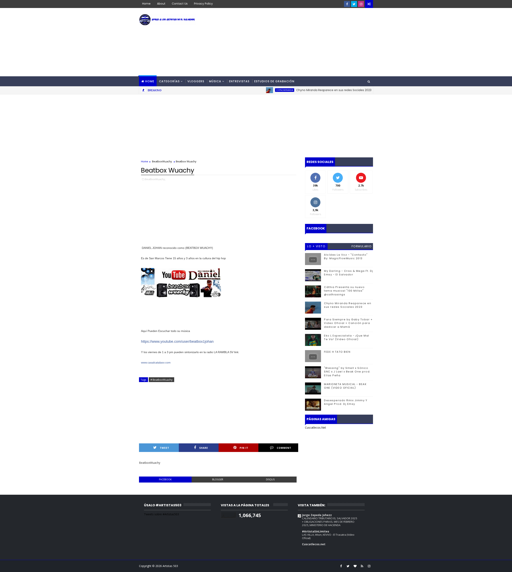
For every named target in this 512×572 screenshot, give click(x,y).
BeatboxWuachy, (155, 179)
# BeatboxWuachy (161, 379)
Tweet (164, 448)
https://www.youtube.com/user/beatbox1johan (177, 342)
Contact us (180, 4)
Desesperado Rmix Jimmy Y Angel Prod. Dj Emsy (345, 402)
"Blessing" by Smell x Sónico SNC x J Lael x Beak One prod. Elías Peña (347, 371)
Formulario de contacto (362, 246)
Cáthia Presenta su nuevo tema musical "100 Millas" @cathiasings (344, 290)
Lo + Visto (316, 246)
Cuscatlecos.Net (315, 427)
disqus (270, 479)
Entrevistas (239, 81)
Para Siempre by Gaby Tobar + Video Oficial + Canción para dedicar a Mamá (348, 323)
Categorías (169, 81)
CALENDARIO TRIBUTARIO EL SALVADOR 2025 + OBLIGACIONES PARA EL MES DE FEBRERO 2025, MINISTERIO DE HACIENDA (329, 521)
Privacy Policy (203, 4)
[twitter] (354, 4)
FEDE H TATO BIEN (337, 352)
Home (146, 4)
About (161, 4)
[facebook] (347, 4)
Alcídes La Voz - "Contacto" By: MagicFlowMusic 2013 (346, 256)
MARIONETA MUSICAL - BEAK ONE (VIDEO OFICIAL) (345, 386)
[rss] (362, 566)
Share (203, 448)
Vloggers (195, 81)
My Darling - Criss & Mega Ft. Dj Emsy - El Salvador (348, 272)
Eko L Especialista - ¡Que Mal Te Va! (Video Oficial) (346, 337)
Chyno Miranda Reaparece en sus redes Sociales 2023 (320, 90)
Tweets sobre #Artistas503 (161, 514)
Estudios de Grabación (274, 81)
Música (215, 81)
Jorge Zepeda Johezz (317, 515)
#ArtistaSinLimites (315, 531)
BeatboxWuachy (162, 161)
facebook (165, 479)
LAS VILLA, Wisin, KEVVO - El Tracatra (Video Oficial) (328, 536)
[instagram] (361, 4)
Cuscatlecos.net (313, 544)
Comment (284, 448)
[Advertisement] (300, 42)
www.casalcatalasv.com (156, 362)
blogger (217, 479)
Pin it (244, 448)
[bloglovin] (355, 566)
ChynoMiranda (271, 90)
